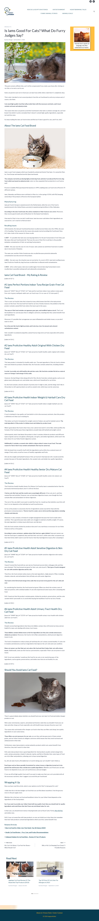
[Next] (61, 877)
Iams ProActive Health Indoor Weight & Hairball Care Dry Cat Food (34, 399)
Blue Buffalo (59, 810)
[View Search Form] (94, 11)
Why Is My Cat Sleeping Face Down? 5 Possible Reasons (53, 845)
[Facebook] (91, 1)
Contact (60, 913)
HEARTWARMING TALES (78, 9)
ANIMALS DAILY (67, 13)
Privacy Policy (47, 913)
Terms (55, 913)
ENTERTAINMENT (59, 9)
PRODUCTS (7, 26)
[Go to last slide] (8, 877)
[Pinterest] (94, 1)
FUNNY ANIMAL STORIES (49, 13)
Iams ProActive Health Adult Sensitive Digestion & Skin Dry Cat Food (33, 549)
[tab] (33, 893)
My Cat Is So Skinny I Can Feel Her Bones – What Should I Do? (17, 845)
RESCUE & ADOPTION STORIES (37, 9)
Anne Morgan (9, 40)
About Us (39, 913)
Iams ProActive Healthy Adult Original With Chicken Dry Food (34, 347)
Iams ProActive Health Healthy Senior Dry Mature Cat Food (33, 471)
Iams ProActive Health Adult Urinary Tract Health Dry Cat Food (33, 610)
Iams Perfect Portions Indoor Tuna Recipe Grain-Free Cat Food (34, 286)
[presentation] (19, 869)
